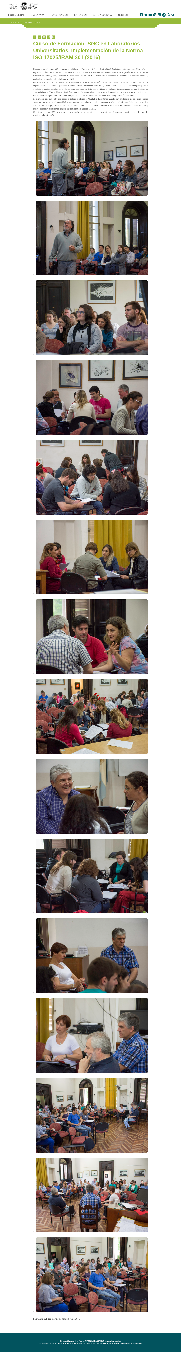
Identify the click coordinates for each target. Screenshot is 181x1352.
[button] (26, 14)
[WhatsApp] (168, 15)
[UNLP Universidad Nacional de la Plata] (23, 6)
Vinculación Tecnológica (30, 22)
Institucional (14, 22)
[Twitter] (146, 15)
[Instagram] (155, 15)
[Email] (44, 37)
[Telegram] (164, 15)
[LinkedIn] (159, 15)
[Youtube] (150, 15)
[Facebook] (141, 15)
